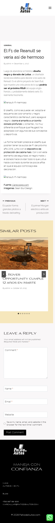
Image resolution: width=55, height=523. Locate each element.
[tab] (18, 313)
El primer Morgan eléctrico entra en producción (40, 207)
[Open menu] (51, 7)
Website (9, 414)
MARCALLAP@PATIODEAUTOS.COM (21, 504)
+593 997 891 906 (11, 502)
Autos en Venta (11, 486)
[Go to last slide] (4, 274)
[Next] (44, 274)
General (8, 45)
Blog (5, 494)
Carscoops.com (20, 185)
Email (8, 401)
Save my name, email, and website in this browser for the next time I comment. (26, 423)
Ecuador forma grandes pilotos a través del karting (12, 207)
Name (9, 388)
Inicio (5, 483)
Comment (11, 350)
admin (8, 63)
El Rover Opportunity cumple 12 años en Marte (23, 279)
